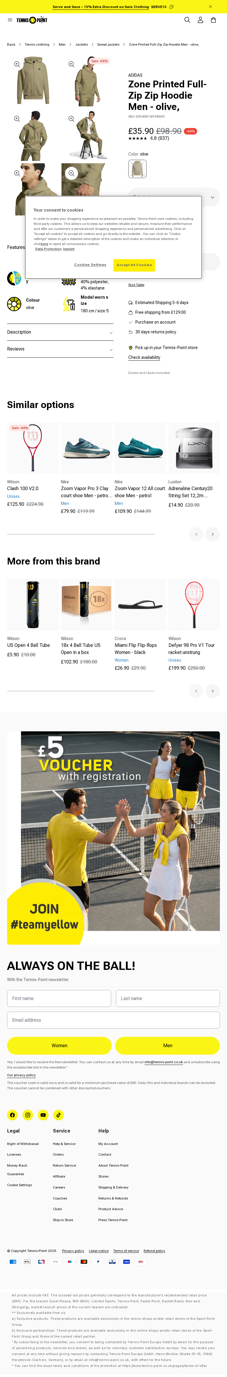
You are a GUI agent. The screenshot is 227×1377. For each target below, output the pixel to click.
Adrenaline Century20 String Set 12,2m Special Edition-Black (190, 492)
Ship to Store (63, 1220)
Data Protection (48, 249)
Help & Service (64, 1144)
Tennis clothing (37, 44)
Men (62, 44)
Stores (103, 1176)
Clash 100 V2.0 (22, 488)
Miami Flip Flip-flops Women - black (136, 648)
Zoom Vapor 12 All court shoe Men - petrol (140, 492)
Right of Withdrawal (23, 1144)
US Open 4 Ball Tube (28, 645)
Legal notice (98, 1251)
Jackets (81, 44)
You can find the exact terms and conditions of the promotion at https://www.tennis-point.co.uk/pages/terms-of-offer (110, 1366)
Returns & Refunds (113, 1198)
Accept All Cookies (134, 265)
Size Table (136, 285)
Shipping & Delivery (113, 1187)
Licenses (14, 1154)
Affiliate (59, 1176)
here (44, 244)
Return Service (64, 1165)
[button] (10, 19)
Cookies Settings (90, 265)
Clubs (57, 1209)
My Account (108, 1144)
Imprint (68, 249)
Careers (59, 1187)
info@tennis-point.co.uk (164, 1062)
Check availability (144, 357)
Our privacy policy (21, 1075)
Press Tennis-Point (113, 1220)
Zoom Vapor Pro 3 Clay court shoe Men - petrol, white (86, 492)
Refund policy (154, 1251)
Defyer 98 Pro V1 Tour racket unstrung (191, 648)
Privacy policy (73, 1251)
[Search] (187, 19)
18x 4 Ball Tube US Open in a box (80, 648)
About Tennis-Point (113, 1165)
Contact (104, 1154)
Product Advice (110, 1209)
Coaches (60, 1198)
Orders (58, 1154)
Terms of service (126, 1251)
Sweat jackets (108, 44)
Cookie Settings (19, 1185)
